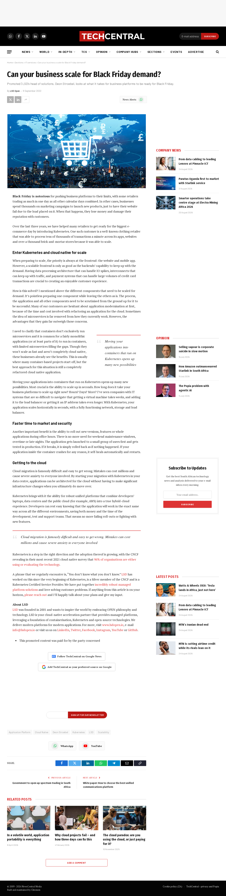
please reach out (35, 595)
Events (176, 51)
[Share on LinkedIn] (18, 99)
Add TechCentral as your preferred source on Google (79, 667)
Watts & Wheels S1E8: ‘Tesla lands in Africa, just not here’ (197, 588)
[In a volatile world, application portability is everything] (28, 818)
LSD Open (15, 90)
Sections (154, 51)
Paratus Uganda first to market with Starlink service (199, 181)
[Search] (217, 52)
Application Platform (20, 732)
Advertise (196, 51)
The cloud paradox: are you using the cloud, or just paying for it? (124, 839)
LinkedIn (63, 630)
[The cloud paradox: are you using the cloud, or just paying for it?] (124, 818)
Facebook (88, 630)
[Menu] (9, 52)
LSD (124, 574)
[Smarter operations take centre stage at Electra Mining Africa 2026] (166, 202)
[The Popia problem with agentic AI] (166, 390)
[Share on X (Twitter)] (10, 99)
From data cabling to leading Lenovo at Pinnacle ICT (197, 161)
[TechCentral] (113, 36)
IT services (30, 62)
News (26, 51)
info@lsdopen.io (24, 630)
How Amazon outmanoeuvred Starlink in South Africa (198, 369)
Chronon (35, 889)
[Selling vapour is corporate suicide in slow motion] (166, 351)
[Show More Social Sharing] (25, 99)
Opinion (101, 51)
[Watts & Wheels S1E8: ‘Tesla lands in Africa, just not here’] (166, 590)
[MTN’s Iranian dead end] (166, 629)
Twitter (76, 630)
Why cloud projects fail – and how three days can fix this (75, 837)
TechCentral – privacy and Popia (202, 886)
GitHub (133, 630)
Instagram (103, 630)
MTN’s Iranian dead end (193, 625)
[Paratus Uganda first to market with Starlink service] (166, 183)
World (44, 51)
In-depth (65, 51)
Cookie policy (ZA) (172, 886)
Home (10, 62)
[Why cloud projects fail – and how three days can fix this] (76, 818)
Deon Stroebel (60, 732)
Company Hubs (127, 51)
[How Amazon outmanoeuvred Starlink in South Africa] (166, 371)
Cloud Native (41, 732)
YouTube (117, 630)
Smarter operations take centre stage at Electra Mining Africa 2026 (198, 202)
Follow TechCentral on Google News (79, 656)
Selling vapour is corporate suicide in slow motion (196, 349)
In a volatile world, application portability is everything (28, 837)
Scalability (103, 732)
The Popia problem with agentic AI (194, 388)
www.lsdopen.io (112, 625)
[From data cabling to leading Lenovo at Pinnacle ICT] (166, 163)
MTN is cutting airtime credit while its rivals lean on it (197, 646)
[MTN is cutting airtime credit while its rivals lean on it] (166, 648)
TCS (84, 51)
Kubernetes (79, 732)
